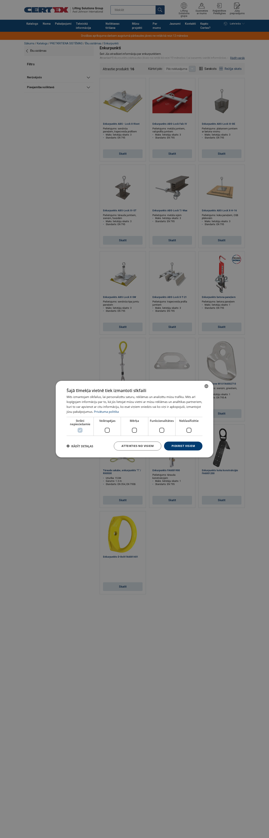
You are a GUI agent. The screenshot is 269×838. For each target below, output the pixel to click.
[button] (80, 446)
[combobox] (206, 386)
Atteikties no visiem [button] (138, 446)
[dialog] (134, 419)
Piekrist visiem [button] (183, 446)
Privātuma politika (106, 411)
